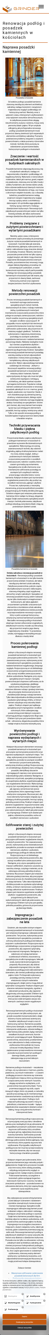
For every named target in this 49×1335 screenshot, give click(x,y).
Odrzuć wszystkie (25, 1328)
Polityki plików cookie (31, 1287)
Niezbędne (12, 1296)
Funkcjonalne (35, 1303)
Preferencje (13, 1309)
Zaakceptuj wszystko (24, 1322)
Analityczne (35, 1296)
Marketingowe (14, 1303)
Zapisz (24, 1316)
